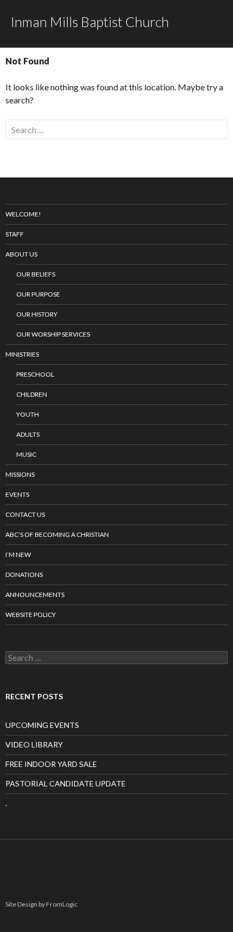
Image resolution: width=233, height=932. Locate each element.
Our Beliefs (35, 274)
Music (26, 454)
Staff (14, 234)
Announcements (34, 594)
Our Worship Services (53, 334)
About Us (21, 254)
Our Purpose (38, 294)
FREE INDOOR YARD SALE (51, 764)
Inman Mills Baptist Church (90, 22)
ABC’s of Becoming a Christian (57, 534)
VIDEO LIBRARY (34, 744)
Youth (27, 414)
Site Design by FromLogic (41, 904)
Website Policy (30, 615)
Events (17, 494)
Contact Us (25, 514)
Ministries (22, 354)
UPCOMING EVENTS (42, 725)
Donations (24, 574)
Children (31, 394)
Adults (28, 434)
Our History (36, 314)
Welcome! (23, 214)
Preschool (35, 374)
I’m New (18, 554)
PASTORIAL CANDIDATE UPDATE (65, 783)
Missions (20, 474)
